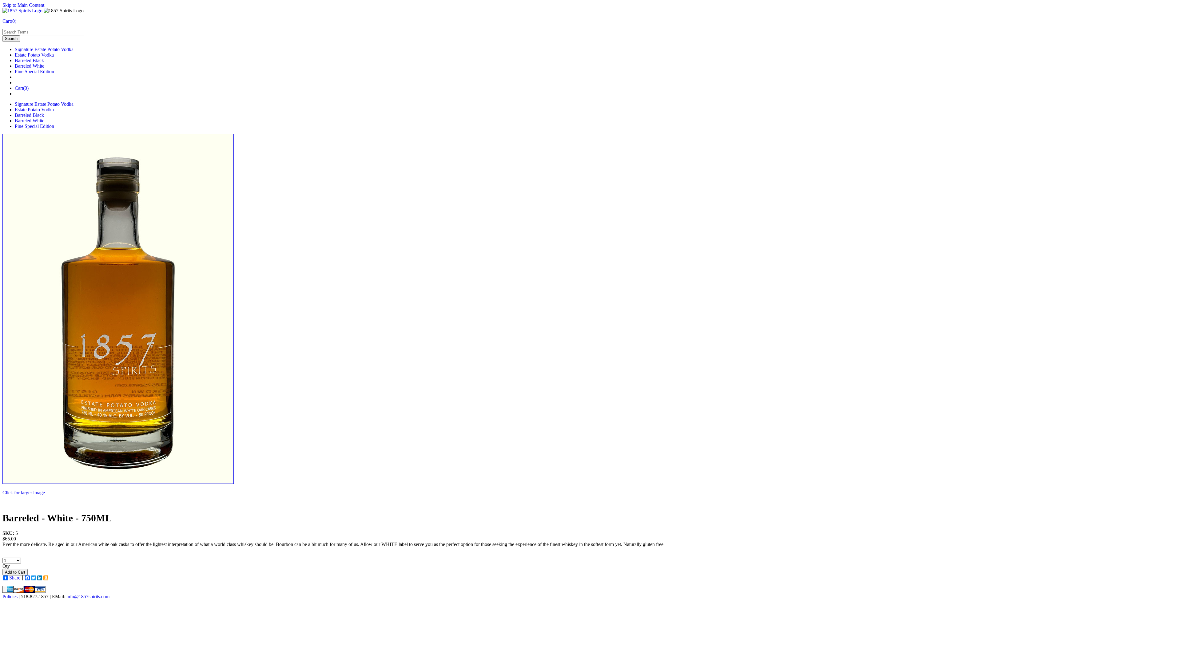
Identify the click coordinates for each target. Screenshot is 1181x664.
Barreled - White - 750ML (57, 518)
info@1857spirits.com (87, 596)
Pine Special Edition (34, 71)
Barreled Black (29, 60)
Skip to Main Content (23, 5)
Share (14, 577)
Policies (10, 596)
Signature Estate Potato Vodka (44, 49)
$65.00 (9, 538)
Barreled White (29, 66)
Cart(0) (9, 21)
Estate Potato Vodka (34, 54)
